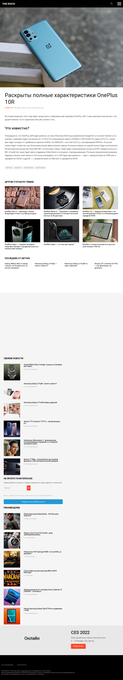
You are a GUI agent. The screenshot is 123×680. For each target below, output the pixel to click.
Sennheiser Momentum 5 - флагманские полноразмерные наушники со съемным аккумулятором (40, 442)
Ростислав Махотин (36, 108)
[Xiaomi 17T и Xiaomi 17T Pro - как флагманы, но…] (12, 429)
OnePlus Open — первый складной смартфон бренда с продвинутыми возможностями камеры (22, 246)
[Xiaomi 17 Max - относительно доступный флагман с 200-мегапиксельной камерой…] (12, 466)
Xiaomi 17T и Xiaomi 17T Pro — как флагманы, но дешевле (106, 266)
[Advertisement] (48, 279)
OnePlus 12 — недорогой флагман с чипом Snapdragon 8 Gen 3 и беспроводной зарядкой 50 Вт (100, 213)
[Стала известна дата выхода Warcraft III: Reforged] (12, 578)
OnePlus (9, 168)
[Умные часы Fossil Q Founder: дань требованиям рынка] (12, 540)
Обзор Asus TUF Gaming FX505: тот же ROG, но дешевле (42, 552)
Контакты (22, 665)
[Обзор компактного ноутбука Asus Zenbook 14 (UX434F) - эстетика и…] (12, 597)
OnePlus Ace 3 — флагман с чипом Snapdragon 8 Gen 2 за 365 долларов (20, 212)
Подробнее (78, 646)
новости (18, 168)
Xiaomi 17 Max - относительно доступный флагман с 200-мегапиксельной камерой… (41, 460)
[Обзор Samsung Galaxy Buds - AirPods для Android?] (12, 521)
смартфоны (28, 168)
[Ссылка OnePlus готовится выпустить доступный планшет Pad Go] (100, 230)
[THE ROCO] (8, 3)
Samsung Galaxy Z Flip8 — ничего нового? (46, 265)
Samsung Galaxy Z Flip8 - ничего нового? (40, 384)
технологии (40, 168)
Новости (9, 108)
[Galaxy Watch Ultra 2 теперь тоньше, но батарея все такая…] (12, 372)
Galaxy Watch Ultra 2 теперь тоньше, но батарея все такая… (43, 365)
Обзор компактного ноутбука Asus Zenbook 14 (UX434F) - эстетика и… (43, 590)
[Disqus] (61, 325)
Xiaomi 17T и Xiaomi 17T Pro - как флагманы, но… (42, 422)
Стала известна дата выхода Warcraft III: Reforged (40, 571)
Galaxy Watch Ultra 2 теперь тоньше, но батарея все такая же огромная (16, 266)
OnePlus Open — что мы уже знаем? (59, 244)
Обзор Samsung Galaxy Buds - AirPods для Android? (41, 515)
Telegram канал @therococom (33, 502)
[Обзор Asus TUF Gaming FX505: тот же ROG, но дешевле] (12, 559)
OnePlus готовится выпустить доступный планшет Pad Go (99, 245)
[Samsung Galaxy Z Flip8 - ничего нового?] (12, 391)
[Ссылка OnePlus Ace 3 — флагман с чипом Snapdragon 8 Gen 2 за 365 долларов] (22, 197)
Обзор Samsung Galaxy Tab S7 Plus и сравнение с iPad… (43, 609)
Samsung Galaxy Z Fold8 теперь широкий (76, 265)
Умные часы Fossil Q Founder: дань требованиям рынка (38, 534)
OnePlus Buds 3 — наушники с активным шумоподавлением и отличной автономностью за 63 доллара (61, 213)
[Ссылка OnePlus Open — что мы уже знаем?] (61, 230)
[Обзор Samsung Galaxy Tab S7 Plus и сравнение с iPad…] (12, 616)
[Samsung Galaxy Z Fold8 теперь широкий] (12, 410)
